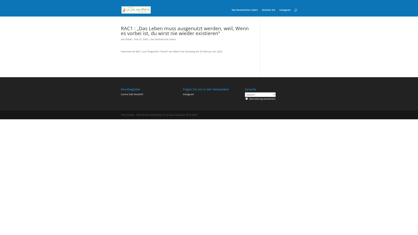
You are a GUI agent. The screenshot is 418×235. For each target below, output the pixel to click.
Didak (128, 39)
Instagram (285, 10)
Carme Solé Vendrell (132, 94)
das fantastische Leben (163, 39)
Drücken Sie (268, 10)
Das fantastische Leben (245, 10)
